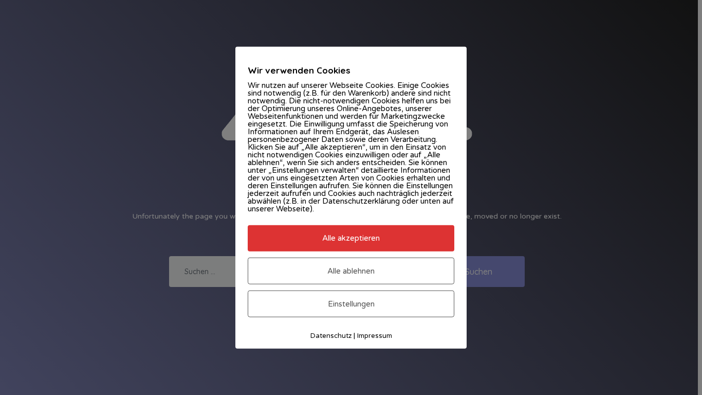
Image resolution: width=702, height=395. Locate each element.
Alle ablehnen (351, 270)
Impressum (374, 336)
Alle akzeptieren (351, 238)
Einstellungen (351, 304)
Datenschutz (331, 336)
